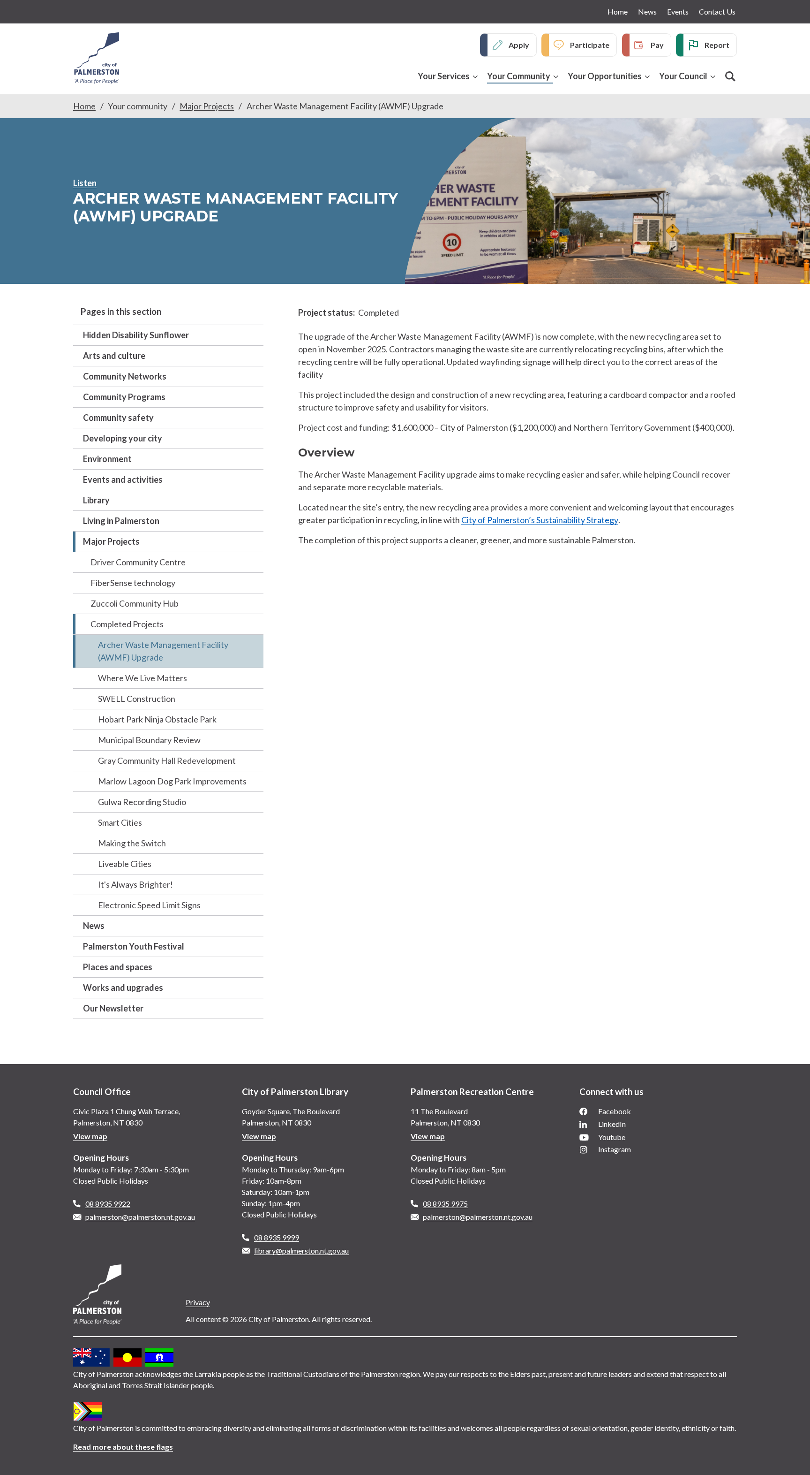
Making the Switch (132, 843)
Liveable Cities (124, 864)
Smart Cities (120, 822)
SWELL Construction (136, 698)
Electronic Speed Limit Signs (149, 905)
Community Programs (124, 397)
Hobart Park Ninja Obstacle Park (157, 719)
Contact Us (717, 11)
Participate (589, 44)
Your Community (518, 76)
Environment (107, 459)
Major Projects (207, 106)
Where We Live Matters (142, 678)
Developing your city (122, 438)
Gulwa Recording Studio (142, 802)
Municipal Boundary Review (149, 740)
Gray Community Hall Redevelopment (167, 760)
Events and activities (123, 479)
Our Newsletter (113, 1008)
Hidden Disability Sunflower (136, 335)
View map (90, 1136)
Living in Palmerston (121, 521)
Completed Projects (127, 624)
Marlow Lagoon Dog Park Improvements (172, 781)
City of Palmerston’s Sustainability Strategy (539, 520)
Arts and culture (114, 355)
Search (730, 76)
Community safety (118, 417)
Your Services (444, 76)
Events (678, 11)
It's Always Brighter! (135, 884)
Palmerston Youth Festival (133, 946)
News (647, 11)
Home (618, 11)
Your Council (683, 76)
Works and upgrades (123, 987)
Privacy (198, 1302)
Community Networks (124, 376)
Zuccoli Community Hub (134, 603)
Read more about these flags (123, 1446)
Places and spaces (117, 967)
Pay (657, 44)
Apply (519, 44)
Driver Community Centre (138, 562)
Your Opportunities (605, 76)
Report (717, 44)
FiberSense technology (132, 583)
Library (96, 500)
